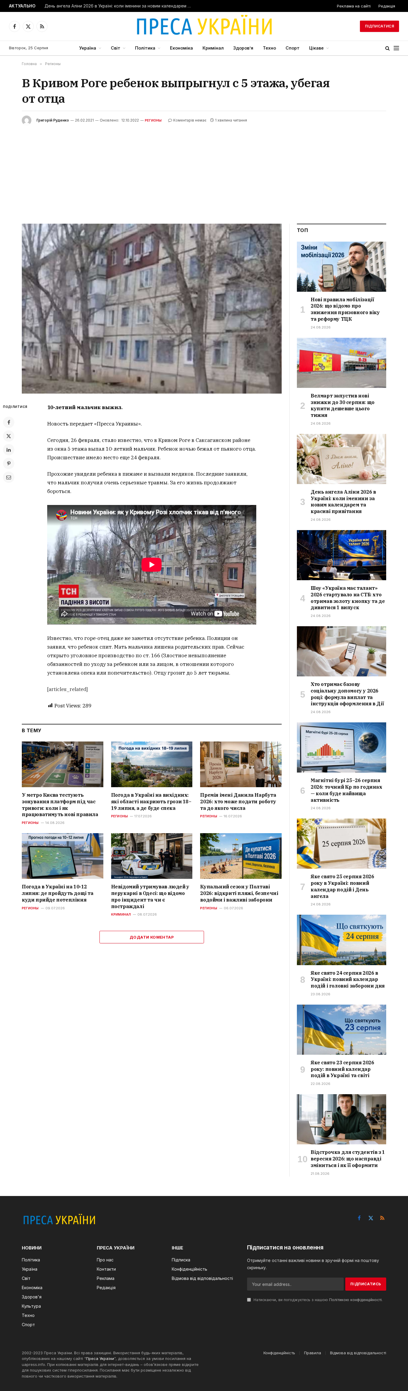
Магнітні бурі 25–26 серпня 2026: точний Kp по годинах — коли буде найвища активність (346, 790)
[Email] (8, 477)
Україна (87, 47)
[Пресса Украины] (204, 26)
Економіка (181, 47)
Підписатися (379, 26)
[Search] (387, 48)
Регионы (153, 120)
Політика (145, 47)
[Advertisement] (204, 170)
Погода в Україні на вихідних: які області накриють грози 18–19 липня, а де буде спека (151, 801)
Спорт (293, 47)
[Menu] (396, 48)
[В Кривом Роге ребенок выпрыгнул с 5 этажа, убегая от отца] (152, 309)
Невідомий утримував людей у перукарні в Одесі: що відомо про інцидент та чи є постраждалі (150, 896)
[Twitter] (8, 436)
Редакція (386, 6)
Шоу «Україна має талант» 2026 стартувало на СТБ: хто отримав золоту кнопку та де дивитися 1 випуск (348, 597)
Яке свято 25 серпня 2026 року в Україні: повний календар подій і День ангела (342, 886)
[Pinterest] (8, 463)
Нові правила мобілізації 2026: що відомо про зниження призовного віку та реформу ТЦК (345, 309)
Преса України (100, 1358)
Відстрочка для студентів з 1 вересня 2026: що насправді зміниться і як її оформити (348, 1158)
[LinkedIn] (8, 449)
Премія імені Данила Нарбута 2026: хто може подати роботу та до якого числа (238, 801)
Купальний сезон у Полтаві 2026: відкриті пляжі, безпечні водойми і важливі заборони (239, 893)
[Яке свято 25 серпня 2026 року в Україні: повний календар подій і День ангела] (341, 844)
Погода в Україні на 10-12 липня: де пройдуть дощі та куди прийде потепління (57, 893)
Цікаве (316, 47)
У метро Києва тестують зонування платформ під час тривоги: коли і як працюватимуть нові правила (60, 804)
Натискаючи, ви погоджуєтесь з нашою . (317, 1300)
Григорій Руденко (52, 120)
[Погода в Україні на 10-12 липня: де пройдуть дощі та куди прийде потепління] (62, 856)
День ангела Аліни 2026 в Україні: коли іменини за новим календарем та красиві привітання (119, 6)
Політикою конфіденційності (355, 1300)
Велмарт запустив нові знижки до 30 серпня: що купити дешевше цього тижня (343, 405)
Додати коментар (152, 937)
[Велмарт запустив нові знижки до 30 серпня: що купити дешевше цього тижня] (341, 363)
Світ (115, 47)
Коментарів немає (189, 120)
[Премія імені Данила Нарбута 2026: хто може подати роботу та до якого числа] (241, 764)
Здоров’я (243, 47)
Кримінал (213, 47)
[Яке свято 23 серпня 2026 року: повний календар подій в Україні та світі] (341, 1030)
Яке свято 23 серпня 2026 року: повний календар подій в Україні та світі (342, 1069)
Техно (269, 47)
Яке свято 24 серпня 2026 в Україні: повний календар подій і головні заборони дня (348, 979)
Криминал (121, 914)
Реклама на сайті (354, 6)
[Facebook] (8, 422)
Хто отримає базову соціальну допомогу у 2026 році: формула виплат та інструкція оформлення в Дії (347, 694)
